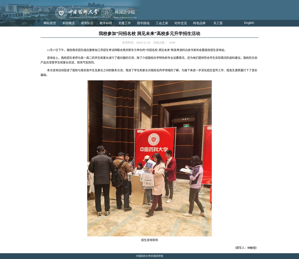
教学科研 (106, 23)
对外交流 (180, 23)
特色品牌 (199, 23)
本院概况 (68, 23)
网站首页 (50, 23)
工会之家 (162, 23)
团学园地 (143, 23)
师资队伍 (87, 23)
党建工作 (124, 23)
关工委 (218, 23)
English (249, 22)
